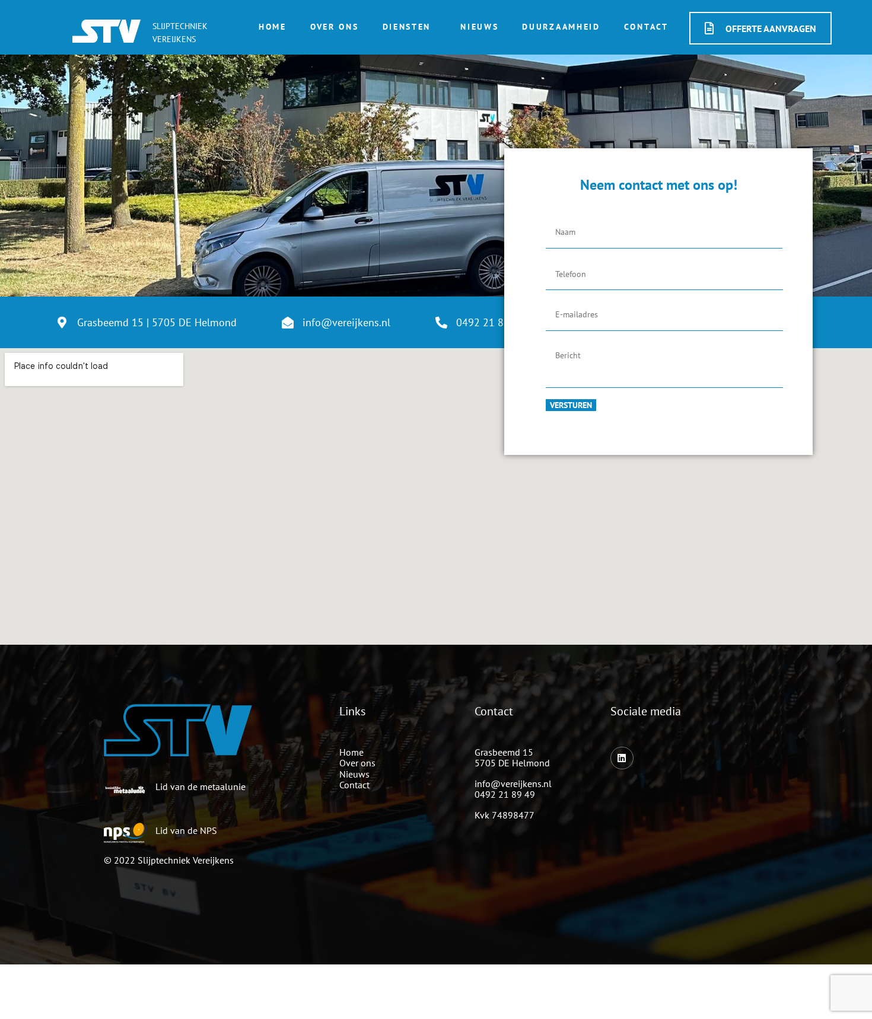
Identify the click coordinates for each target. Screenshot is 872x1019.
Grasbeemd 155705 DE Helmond (512, 757)
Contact (646, 26)
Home (273, 26)
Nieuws (479, 26)
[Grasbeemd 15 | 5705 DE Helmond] (62, 323)
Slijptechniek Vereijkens (186, 860)
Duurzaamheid (561, 26)
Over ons (334, 26)
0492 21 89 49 (505, 794)
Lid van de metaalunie (200, 786)
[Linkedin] (621, 758)
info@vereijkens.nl (346, 322)
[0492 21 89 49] (441, 323)
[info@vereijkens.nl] (288, 323)
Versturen (571, 405)
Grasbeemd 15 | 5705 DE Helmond (157, 322)
